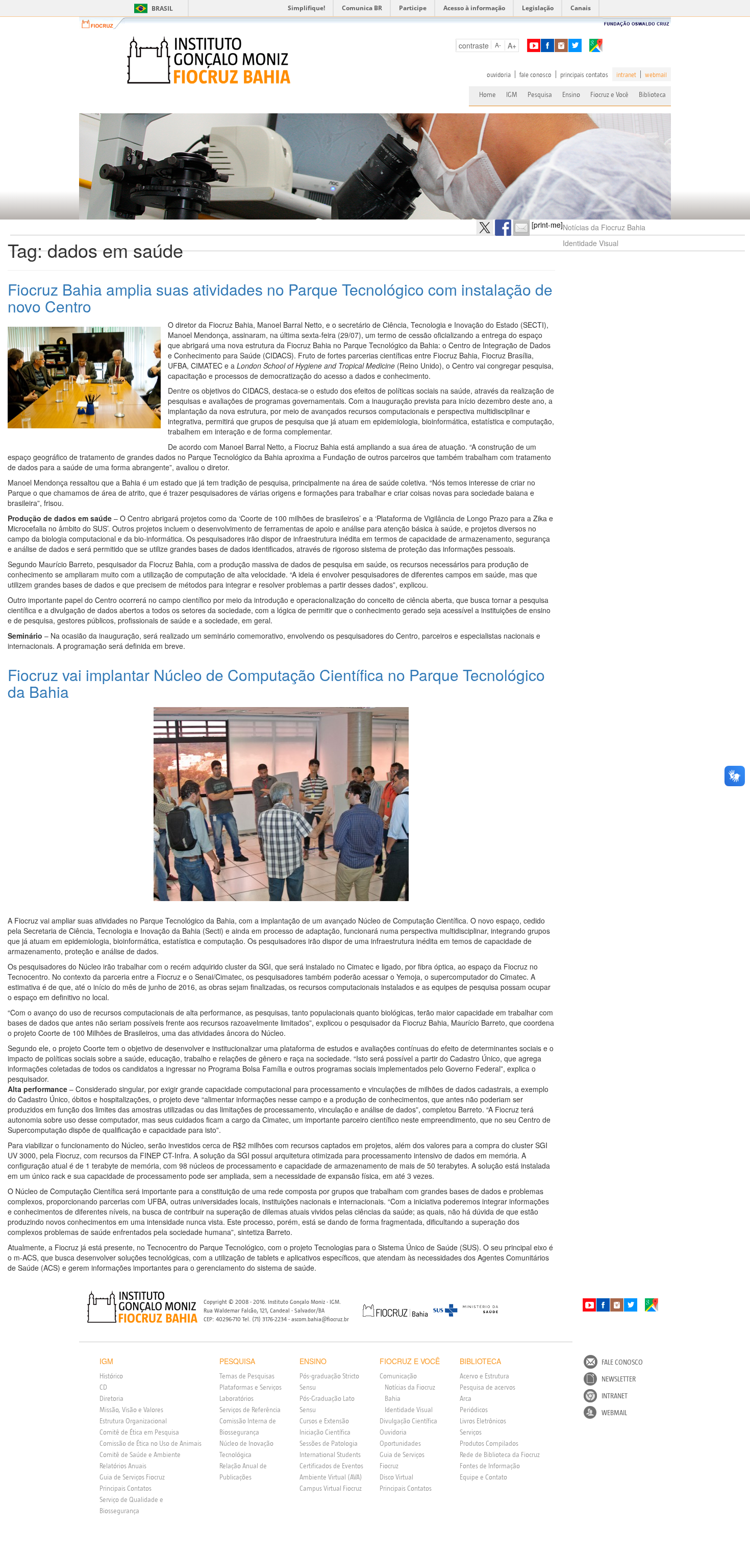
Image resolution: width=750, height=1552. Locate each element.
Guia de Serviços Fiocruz (132, 1477)
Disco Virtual (396, 1477)
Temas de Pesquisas (246, 1376)
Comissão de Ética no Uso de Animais (150, 1443)
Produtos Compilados (489, 1443)
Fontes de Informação (490, 1466)
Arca (465, 1398)
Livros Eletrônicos (483, 1421)
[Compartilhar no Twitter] (485, 228)
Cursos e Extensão (324, 1421)
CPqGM (142, 1307)
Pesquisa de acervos (487, 1387)
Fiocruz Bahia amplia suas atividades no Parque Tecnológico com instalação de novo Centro (280, 297)
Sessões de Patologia (328, 1443)
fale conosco (535, 74)
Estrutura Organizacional (133, 1421)
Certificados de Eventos (331, 1466)
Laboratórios (236, 1398)
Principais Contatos (125, 1488)
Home (487, 94)
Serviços (471, 1432)
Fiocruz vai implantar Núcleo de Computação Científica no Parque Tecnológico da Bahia (276, 683)
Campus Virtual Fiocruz (330, 1488)
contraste (474, 45)
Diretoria (111, 1398)
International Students (330, 1454)
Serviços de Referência (250, 1409)
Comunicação (398, 1376)
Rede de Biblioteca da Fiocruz (500, 1454)
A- (498, 44)
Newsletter (619, 1379)
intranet (626, 74)
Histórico (111, 1376)
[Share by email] (521, 228)
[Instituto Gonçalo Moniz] (207, 60)
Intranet (615, 1396)
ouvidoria (499, 74)
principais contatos (584, 74)
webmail (656, 74)
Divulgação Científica (408, 1421)
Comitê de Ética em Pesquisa (139, 1432)
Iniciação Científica (325, 1432)
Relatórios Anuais (122, 1466)
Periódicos (474, 1409)
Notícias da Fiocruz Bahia (604, 227)
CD (103, 1387)
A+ (512, 45)
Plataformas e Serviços (250, 1387)
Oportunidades (400, 1443)
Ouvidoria (393, 1432)
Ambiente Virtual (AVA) (330, 1477)
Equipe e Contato (483, 1477)
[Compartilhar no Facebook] (503, 228)
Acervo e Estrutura (484, 1376)
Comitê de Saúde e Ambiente (140, 1454)
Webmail (614, 1413)
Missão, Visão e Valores (131, 1409)
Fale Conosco (622, 1362)
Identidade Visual (590, 243)
